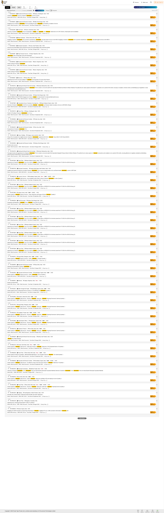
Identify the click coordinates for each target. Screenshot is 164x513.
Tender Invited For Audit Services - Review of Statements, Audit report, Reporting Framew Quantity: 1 (36, 386)
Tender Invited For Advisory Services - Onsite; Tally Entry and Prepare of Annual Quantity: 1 (31, 194)
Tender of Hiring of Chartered (16, 63)
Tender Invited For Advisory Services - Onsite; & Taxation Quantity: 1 (26, 258)
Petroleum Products (22, 328)
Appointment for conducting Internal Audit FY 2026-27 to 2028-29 (20, 402)
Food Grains (20, 29)
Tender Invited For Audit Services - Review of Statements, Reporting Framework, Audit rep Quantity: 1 (36, 298)
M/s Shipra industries (14, 338)
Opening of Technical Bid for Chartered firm (19, 266)
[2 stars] (16, 10)
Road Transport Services (23, 53)
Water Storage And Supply (23, 288)
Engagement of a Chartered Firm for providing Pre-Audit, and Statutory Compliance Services (32, 23)
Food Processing (21, 200)
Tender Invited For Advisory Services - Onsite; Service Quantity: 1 (26, 274)
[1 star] (15, 10)
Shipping (20, 392)
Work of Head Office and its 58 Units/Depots (20, 55)
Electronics (20, 77)
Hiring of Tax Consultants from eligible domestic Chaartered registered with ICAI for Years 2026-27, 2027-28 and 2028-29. (38, 137)
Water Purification (21, 37)
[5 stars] (20, 10)
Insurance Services (22, 176)
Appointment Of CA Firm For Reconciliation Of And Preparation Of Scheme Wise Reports (28, 79)
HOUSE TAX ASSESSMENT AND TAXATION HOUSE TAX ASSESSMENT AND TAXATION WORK (28, 47)
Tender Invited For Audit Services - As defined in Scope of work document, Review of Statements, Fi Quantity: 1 (35, 362)
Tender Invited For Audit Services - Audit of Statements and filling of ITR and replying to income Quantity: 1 (34, 378)
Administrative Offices (22, 320)
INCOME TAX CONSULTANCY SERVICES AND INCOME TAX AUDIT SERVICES (25, 394)
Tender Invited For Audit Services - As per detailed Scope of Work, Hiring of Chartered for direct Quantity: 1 (35, 178)
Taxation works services (12, 145)
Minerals (20, 280)
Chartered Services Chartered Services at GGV (23, 15)
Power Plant (20, 111)
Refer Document (14, 25)
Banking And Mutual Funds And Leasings (26, 85)
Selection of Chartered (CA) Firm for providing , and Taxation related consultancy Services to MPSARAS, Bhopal (39, 105)
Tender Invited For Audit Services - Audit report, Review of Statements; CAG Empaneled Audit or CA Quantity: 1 (35, 346)
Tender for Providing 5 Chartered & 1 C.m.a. (19, 113)
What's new (145, 2)
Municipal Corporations (22, 45)
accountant (29, 10)
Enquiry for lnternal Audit (12, 282)
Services (137, 2)
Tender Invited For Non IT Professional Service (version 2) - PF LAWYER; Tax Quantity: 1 (29, 290)
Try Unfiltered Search (39, 10)
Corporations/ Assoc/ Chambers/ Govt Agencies (28, 103)
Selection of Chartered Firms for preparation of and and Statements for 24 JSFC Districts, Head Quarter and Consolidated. (42, 31)
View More (82, 418)
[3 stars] (18, 10)
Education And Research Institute (25, 13)
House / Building (21, 135)
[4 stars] (19, 10)
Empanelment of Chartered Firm (17, 121)
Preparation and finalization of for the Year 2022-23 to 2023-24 (25, 202)
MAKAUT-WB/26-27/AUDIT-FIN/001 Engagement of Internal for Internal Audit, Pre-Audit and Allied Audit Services (33, 97)
